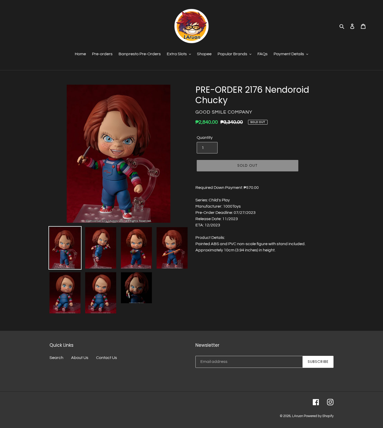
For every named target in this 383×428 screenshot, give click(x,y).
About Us (79, 358)
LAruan (297, 416)
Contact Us (106, 358)
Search (56, 358)
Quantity (205, 137)
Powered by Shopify (318, 416)
